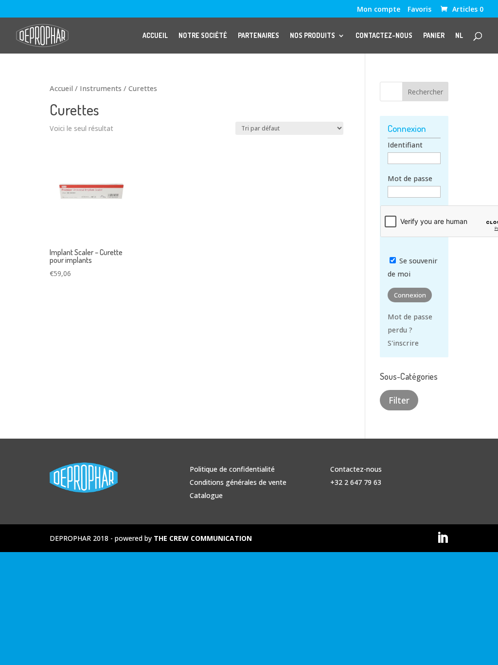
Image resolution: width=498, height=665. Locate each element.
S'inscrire (403, 343)
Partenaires (258, 35)
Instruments (101, 88)
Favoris (419, 10)
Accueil (155, 35)
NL (459, 35)
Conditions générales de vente (238, 482)
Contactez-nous (356, 469)
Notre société (202, 35)
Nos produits (312, 35)
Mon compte (378, 10)
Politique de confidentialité (232, 469)
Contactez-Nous (384, 35)
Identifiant (405, 144)
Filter (399, 400)
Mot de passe (410, 178)
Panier (434, 35)
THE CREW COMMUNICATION (203, 538)
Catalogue (206, 495)
